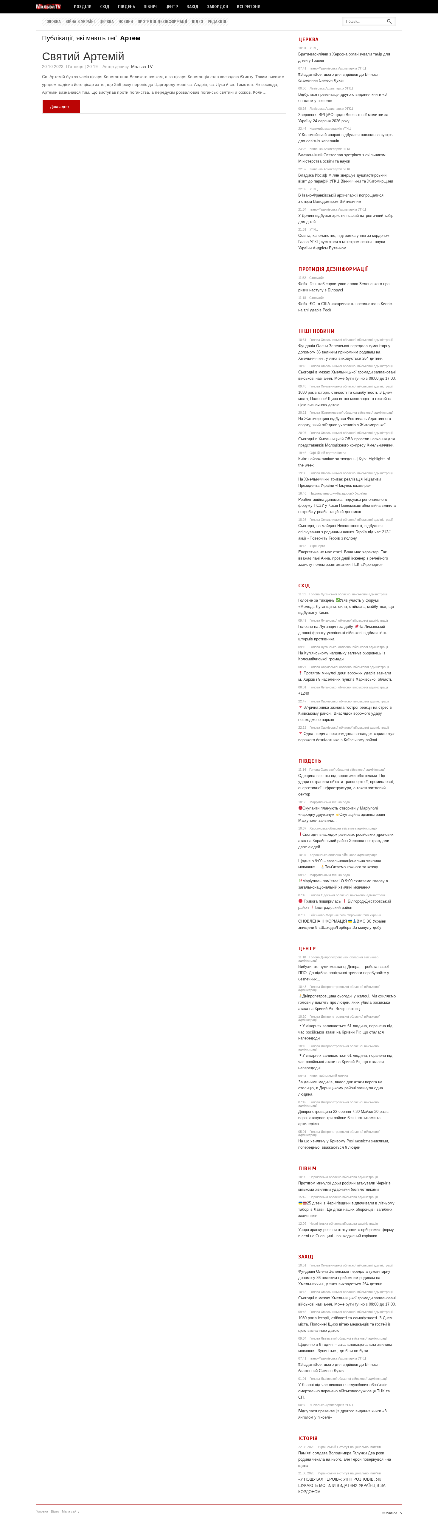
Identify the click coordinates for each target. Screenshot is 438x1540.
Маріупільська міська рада (330, 802)
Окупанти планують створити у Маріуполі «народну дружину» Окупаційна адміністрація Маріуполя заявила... (341, 814)
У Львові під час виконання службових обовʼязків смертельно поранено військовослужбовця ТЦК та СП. (344, 1391)
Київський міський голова (329, 1076)
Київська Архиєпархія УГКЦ (330, 149)
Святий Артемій (83, 56)
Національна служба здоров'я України (338, 493)
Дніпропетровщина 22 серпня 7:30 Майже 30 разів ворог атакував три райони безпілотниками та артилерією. (343, 1117)
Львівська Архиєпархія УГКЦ (331, 88)
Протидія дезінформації (162, 21)
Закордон (217, 6)
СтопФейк (316, 277)
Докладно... (61, 106)
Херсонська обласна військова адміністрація (343, 828)
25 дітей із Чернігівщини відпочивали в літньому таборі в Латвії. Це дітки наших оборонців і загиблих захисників (346, 1209)
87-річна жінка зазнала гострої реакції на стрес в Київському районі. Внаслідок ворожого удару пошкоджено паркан (345, 713)
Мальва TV (142, 66)
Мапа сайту (71, 1511)
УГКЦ (314, 48)
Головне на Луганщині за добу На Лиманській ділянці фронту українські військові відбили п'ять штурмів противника (342, 632)
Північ (150, 6)
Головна (52, 21)
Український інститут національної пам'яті (349, 1447)
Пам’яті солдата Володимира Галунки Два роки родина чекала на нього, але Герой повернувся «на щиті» (344, 1459)
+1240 (303, 693)
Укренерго (317, 546)
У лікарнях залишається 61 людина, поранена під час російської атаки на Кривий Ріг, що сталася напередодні (345, 1032)
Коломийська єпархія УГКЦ (330, 128)
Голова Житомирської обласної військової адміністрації (351, 412)
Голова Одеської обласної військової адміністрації (347, 769)
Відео (197, 21)
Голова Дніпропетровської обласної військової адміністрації (338, 958)
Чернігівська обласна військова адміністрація (344, 1177)
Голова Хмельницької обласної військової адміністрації (351, 340)
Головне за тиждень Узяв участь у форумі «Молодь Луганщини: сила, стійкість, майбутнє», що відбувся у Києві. (346, 606)
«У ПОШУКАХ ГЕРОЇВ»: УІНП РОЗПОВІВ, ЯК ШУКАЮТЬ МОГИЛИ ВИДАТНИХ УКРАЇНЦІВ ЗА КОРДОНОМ (342, 1485)
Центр (171, 6)
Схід (104, 6)
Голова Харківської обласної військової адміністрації (349, 667)
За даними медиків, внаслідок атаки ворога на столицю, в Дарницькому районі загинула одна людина (340, 1088)
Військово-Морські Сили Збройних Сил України (345, 915)
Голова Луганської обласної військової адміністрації (348, 594)
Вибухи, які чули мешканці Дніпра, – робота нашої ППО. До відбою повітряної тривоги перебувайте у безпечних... (343, 972)
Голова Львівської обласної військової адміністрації (348, 1338)
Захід (192, 6)
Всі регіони (248, 6)
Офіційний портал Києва (328, 453)
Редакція (217, 21)
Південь (126, 6)
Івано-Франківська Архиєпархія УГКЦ (338, 68)
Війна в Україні (80, 21)
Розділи (82, 6)
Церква (107, 21)
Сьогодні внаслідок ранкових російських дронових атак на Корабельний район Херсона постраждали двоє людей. (346, 840)
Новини (126, 21)
